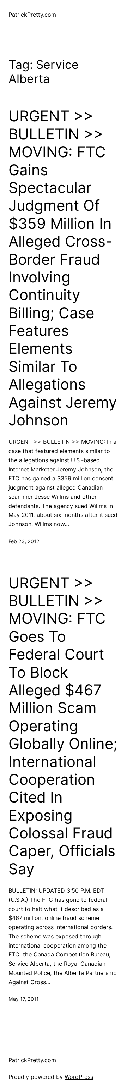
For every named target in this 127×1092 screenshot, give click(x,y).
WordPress (79, 1076)
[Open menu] (114, 14)
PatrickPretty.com (32, 14)
